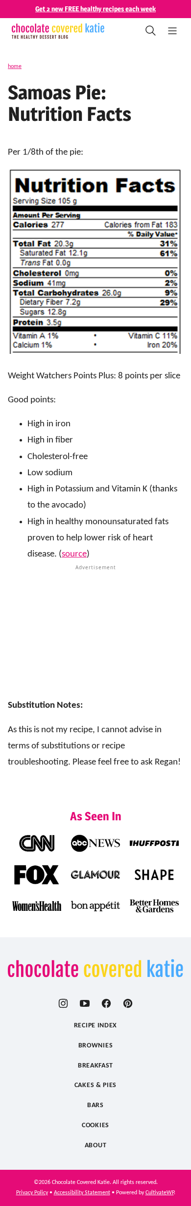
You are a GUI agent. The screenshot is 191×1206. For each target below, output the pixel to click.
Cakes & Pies (95, 1085)
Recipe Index (95, 1025)
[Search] (151, 31)
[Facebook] (106, 1003)
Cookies (95, 1125)
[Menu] (172, 31)
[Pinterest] (128, 1003)
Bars (95, 1105)
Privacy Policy (32, 1193)
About (96, 1145)
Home (15, 67)
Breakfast (95, 1065)
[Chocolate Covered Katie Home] (58, 31)
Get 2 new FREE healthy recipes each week (95, 8)
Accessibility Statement (82, 1193)
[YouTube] (85, 1003)
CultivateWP (159, 1193)
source (74, 554)
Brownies (95, 1045)
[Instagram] (63, 1003)
